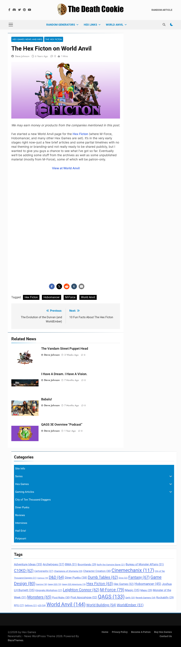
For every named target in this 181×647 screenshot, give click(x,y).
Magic (132, 590)
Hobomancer (51, 297)
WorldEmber (130, 605)
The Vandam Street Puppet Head (64, 348)
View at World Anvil (66, 168)
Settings (31, 605)
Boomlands (87, 564)
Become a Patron (141, 632)
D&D (56, 577)
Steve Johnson (22, 56)
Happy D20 (54, 584)
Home (105, 632)
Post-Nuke (61, 597)
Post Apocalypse (84, 597)
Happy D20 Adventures (74, 584)
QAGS (111, 597)
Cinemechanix (133, 570)
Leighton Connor (81, 590)
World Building (101, 605)
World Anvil (114, 24)
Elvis (123, 578)
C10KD (24, 570)
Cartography (43, 571)
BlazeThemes (15, 640)
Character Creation (97, 571)
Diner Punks (76, 577)
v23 (42, 605)
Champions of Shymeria (68, 571)
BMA (71, 564)
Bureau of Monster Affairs (145, 564)
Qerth (130, 597)
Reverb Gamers (146, 597)
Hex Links (90, 24)
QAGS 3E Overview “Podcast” (61, 424)
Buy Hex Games (163, 632)
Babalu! (46, 399)
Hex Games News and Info (27, 39)
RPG (19, 605)
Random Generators (60, 24)
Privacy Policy (120, 632)
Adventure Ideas (28, 564)
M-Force (70, 297)
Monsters (39, 597)
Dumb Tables (103, 577)
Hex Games (124, 584)
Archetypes (53, 564)
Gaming (41, 584)
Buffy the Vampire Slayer (111, 564)
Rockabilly (165, 597)
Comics (42, 578)
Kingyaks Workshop (48, 590)
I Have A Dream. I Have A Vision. (64, 374)
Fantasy (139, 577)
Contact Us (166, 636)
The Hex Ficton (53, 39)
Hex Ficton (31, 297)
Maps (146, 590)
